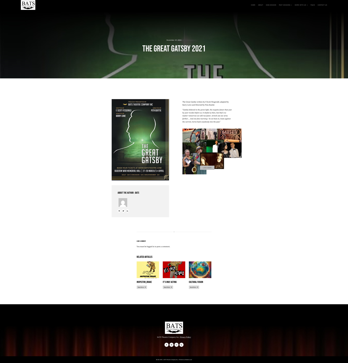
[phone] (181, 345)
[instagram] (171, 345)
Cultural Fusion (196, 282)
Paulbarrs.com (188, 359)
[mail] (176, 345)
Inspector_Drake (144, 282)
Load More (207, 168)
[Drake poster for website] (148, 262)
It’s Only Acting (170, 282)
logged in (150, 246)
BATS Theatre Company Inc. (171, 359)
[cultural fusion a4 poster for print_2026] (200, 262)
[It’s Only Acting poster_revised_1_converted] (174, 262)
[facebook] (166, 345)
